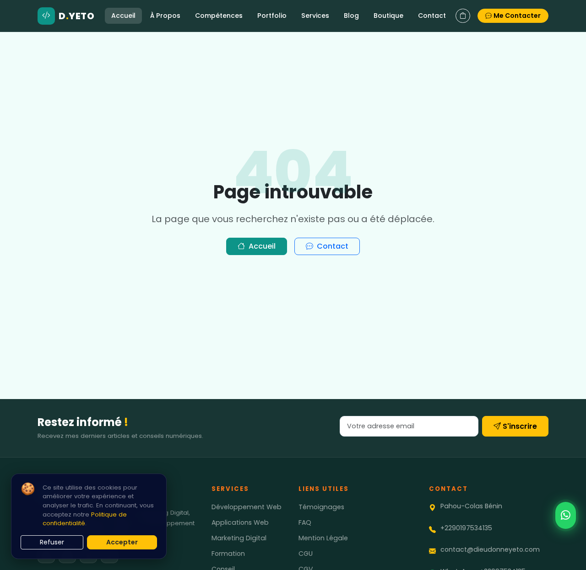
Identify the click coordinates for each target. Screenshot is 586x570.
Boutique (388, 15)
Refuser (52, 542)
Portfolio (272, 15)
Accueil (123, 15)
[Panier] (463, 16)
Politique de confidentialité (85, 519)
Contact (432, 15)
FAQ (304, 522)
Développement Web (247, 506)
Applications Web (240, 522)
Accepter (122, 542)
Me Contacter (517, 15)
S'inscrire (520, 426)
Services (315, 15)
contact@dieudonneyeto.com (490, 549)
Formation (228, 553)
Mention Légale (323, 538)
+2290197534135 (466, 528)
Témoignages (321, 506)
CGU (305, 553)
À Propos (165, 15)
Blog (351, 15)
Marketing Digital (239, 538)
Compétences (219, 15)
